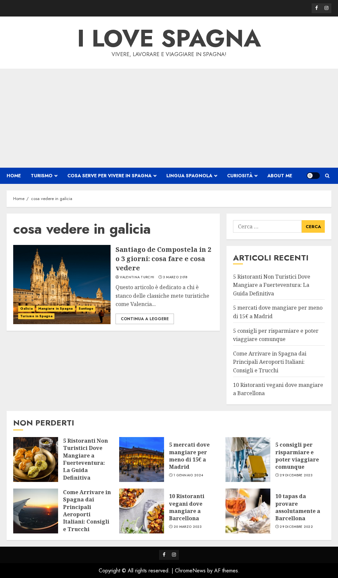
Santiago (86, 308)
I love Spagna (169, 38)
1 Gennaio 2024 (188, 475)
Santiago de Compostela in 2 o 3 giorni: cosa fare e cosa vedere (163, 258)
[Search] (327, 175)
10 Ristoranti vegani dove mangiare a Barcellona (186, 507)
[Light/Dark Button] (313, 175)
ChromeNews (190, 570)
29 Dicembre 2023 (296, 475)
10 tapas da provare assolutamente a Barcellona (297, 507)
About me (279, 175)
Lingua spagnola (189, 175)
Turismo (41, 175)
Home (14, 175)
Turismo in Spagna (36, 316)
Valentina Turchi (137, 277)
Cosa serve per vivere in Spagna (109, 175)
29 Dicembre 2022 (296, 527)
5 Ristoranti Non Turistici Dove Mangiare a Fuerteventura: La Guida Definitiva (271, 285)
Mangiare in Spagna (55, 308)
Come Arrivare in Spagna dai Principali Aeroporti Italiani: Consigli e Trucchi (269, 362)
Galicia (26, 308)
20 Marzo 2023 (188, 527)
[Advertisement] (169, 118)
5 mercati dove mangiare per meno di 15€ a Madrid (189, 455)
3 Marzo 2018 (175, 277)
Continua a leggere (145, 319)
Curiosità (240, 175)
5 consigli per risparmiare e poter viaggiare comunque (297, 455)
